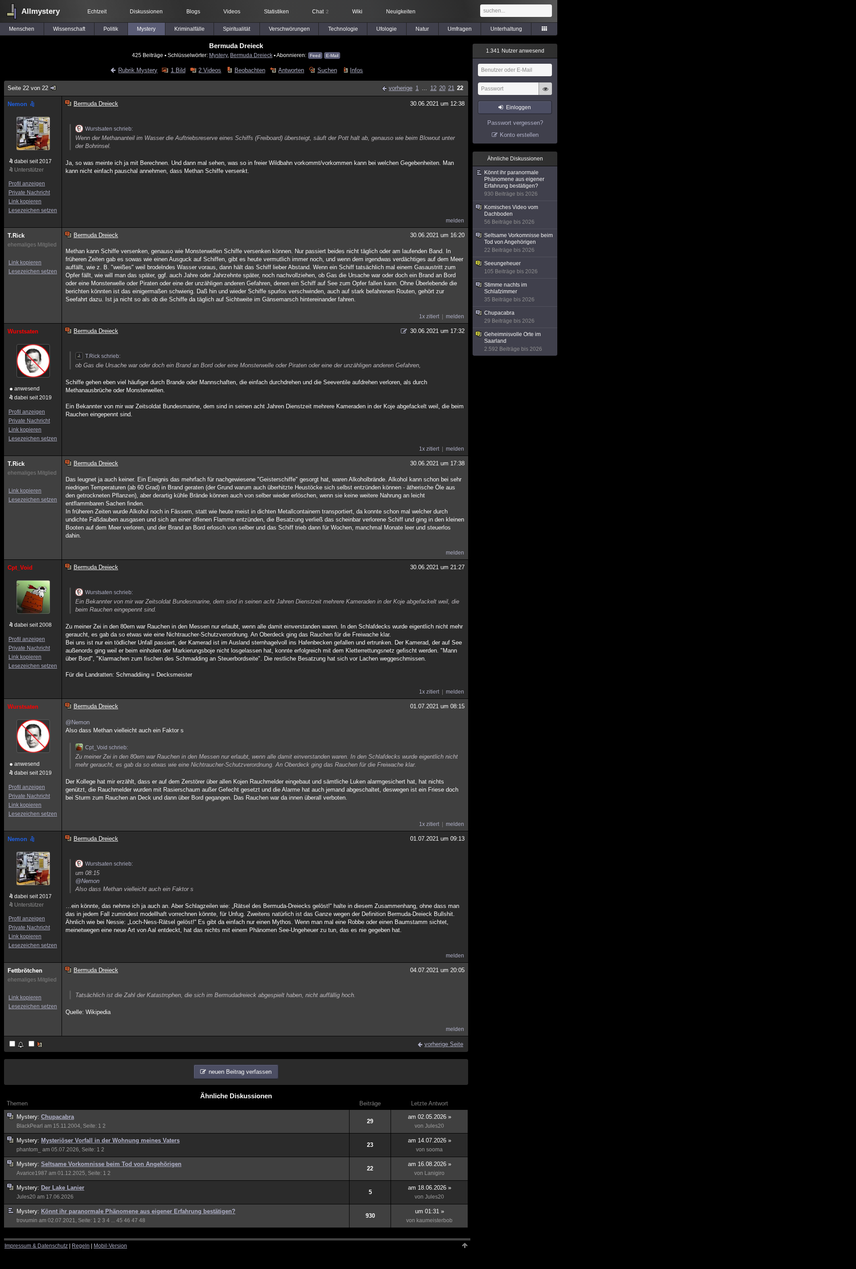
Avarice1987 (31, 1173)
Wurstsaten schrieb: (109, 129)
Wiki (357, 11)
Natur (422, 29)
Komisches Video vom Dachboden (511, 214)
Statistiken (276, 11)
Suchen (327, 70)
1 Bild (178, 70)
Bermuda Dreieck (251, 55)
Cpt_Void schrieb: (106, 747)
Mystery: (28, 1116)
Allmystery (40, 11)
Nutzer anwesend (515, 51)
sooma (434, 1149)
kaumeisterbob (434, 1220)
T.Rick (16, 235)
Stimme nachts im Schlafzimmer (509, 292)
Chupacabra (57, 1116)
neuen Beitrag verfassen (240, 1071)
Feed (315, 55)
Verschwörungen (289, 29)
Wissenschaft (69, 29)
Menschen (21, 29)
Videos (231, 11)
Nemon (17, 104)
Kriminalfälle (189, 29)
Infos (356, 70)
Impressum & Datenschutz (36, 1246)
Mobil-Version (110, 1246)
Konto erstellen (519, 134)
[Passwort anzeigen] (545, 93)
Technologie (343, 29)
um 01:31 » (429, 1211)
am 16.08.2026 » (429, 1164)
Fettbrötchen (25, 970)
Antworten (291, 70)
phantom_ (28, 1149)
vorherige (400, 88)
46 (127, 1220)
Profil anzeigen (26, 184)
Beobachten (250, 70)
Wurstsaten (23, 331)
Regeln (81, 1246)
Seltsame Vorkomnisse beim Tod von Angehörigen (111, 1164)
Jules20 (434, 1126)
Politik (110, 29)
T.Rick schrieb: (102, 356)
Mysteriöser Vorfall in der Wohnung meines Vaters (110, 1140)
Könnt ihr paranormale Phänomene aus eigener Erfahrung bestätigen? (138, 1211)
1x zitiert (429, 316)
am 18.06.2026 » (429, 1187)
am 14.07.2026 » (429, 1140)
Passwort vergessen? (515, 122)
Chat (320, 11)
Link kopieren (24, 201)
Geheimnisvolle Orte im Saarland (513, 341)
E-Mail (332, 55)
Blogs (193, 11)
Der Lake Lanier (62, 1187)
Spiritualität (236, 29)
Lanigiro (434, 1173)
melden (455, 221)
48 (142, 1220)
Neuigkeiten (401, 11)
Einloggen (518, 107)
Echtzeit (97, 11)
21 (451, 88)
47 (135, 1220)
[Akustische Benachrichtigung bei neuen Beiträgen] (17, 1044)
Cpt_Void (20, 567)
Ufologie (386, 29)
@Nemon (78, 722)
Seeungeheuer (511, 267)
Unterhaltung (506, 29)
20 (442, 88)
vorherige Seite (443, 1044)
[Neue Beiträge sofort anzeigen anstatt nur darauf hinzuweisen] (36, 1044)
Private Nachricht (29, 192)
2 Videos (209, 70)
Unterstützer (29, 170)
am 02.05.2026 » (429, 1116)
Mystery (146, 29)
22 (460, 88)
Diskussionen (146, 11)
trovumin (26, 1220)
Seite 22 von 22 (28, 88)
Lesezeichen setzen (32, 210)
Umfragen (460, 29)
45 (119, 1220)
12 (433, 88)
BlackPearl (29, 1126)
